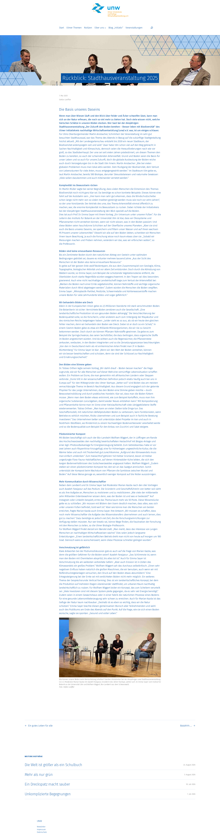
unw (39, 821)
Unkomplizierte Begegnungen (48, 794)
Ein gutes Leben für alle (40, 725)
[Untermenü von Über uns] (105, 27)
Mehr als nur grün (39, 774)
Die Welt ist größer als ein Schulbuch (53, 765)
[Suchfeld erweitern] (151, 28)
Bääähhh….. (186, 725)
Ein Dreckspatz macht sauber (47, 784)
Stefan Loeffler (65, 100)
